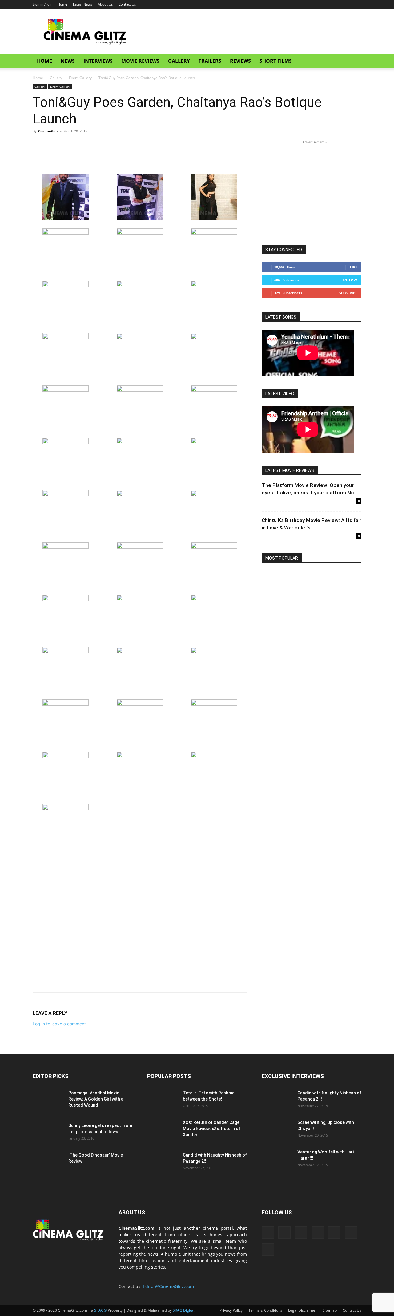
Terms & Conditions (265, 1310)
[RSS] (316, 4)
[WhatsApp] (81, 145)
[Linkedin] (306, 4)
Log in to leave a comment (59, 1023)
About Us (105, 4)
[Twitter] (336, 4)
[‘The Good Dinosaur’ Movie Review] (48, 1162)
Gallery (179, 61)
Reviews (240, 61)
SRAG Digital (183, 1310)
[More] (95, 145)
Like (353, 267)
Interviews (98, 61)
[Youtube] (356, 4)
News (68, 61)
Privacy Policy (231, 1310)
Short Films (275, 61)
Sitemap (330, 1310)
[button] (354, 61)
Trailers (210, 61)
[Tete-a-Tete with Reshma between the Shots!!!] (162, 1100)
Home (62, 4)
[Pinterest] (67, 145)
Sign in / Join (43, 4)
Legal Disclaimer (302, 1310)
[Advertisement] (249, 31)
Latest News (82, 4)
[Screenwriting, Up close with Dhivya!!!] (277, 1130)
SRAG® (100, 1310)
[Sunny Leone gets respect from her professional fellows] (48, 1133)
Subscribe (348, 293)
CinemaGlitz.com (137, 1228)
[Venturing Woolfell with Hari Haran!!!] (277, 1159)
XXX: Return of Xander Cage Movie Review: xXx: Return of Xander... (211, 1128)
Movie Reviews (140, 61)
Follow (350, 280)
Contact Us (127, 4)
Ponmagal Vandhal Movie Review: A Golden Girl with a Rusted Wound (95, 1099)
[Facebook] (295, 4)
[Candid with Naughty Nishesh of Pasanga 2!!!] (162, 1162)
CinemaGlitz (48, 131)
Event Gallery (80, 77)
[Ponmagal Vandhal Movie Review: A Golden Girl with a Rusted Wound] (48, 1100)
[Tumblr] (326, 4)
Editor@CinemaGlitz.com (168, 1286)
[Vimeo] (346, 4)
